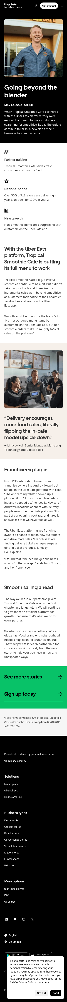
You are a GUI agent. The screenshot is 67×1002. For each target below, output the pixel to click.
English (13, 935)
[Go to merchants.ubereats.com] (13, 5)
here (46, 982)
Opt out (41, 993)
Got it (56, 993)
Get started (49, 5)
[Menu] (62, 6)
